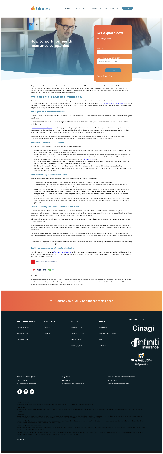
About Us (68, 8)
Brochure (128, 8)
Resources (95, 8)
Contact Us (114, 8)
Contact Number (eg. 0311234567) (108, 58)
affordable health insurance (62, 252)
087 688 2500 (67, 380)
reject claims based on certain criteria (112, 103)
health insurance (88, 159)
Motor (85, 8)
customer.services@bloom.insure (73, 383)
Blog (105, 8)
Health (76, 8)
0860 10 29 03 (22, 380)
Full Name (100, 48)
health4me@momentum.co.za (27, 383)
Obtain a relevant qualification (42, 128)
